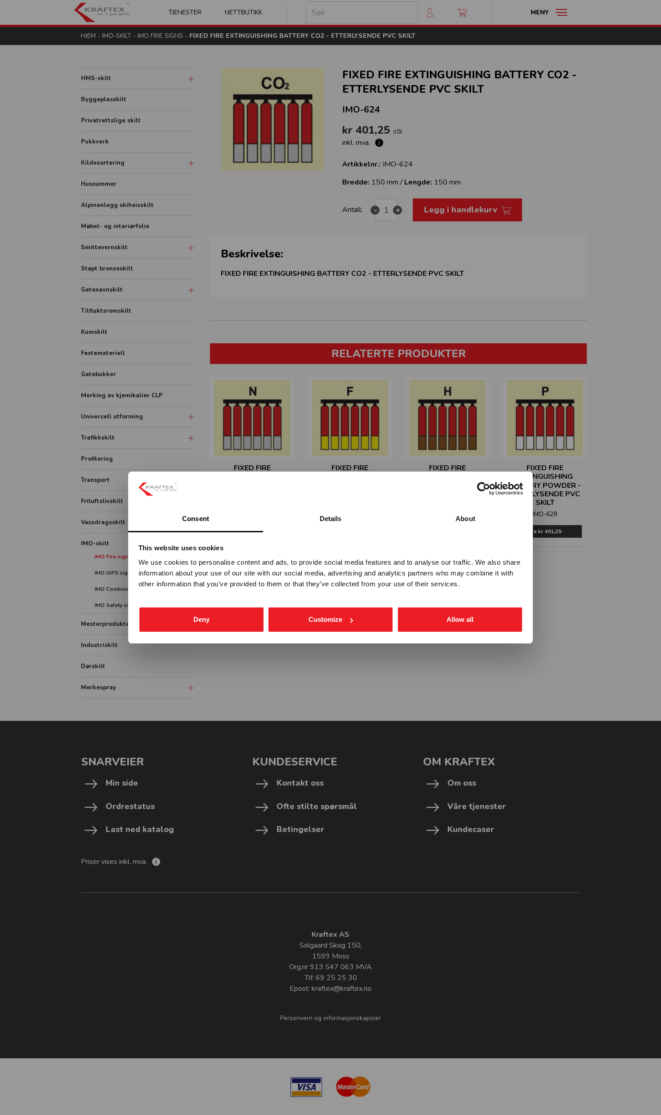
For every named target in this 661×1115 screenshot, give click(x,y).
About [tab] (465, 518)
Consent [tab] (195, 518)
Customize (325, 619)
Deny (201, 619)
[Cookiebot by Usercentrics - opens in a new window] (483, 488)
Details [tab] (331, 518)
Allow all (460, 619)
